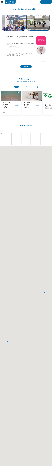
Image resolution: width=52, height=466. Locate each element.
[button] (1, 117)
